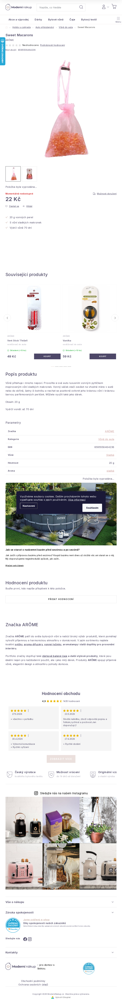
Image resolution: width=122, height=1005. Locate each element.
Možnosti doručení (107, 193)
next (114, 317)
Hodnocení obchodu (61, 693)
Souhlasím (92, 507)
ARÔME (109, 431)
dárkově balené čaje (54, 656)
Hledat (81, 7)
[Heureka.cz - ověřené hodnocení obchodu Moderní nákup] (13, 925)
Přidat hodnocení (61, 599)
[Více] (118, 19)
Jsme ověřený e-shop (36, 919)
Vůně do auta (106, 439)
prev (7, 317)
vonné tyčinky (52, 644)
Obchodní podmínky (33, 980)
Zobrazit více (61, 758)
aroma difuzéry (33, 644)
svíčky (18, 644)
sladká (110, 470)
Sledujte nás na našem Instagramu (64, 793)
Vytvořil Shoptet (63, 997)
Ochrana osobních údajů (33, 984)
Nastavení (29, 505)
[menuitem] (19, 19)
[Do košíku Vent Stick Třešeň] (47, 356)
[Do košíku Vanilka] (102, 356)
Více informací (77, 499)
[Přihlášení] (105, 6)
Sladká (110, 455)
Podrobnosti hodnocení (52, 45)
